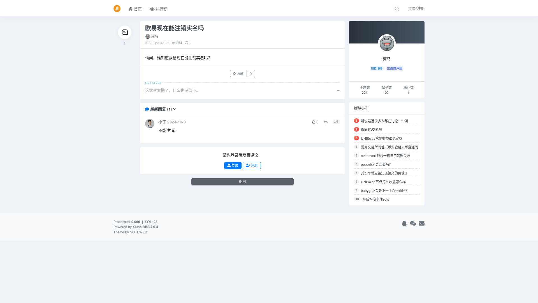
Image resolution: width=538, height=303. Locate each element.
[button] (174, 109)
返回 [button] (242, 182)
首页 (137, 9)
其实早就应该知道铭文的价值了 (384, 173)
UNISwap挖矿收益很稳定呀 (381, 138)
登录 (234, 165)
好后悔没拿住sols (376, 199)
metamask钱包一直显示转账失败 (385, 155)
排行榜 (161, 9)
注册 (254, 165)
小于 (162, 122)
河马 (154, 36)
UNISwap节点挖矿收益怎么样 (383, 181)
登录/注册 (416, 8)
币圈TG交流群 (371, 129)
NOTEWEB (138, 231)
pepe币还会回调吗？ (376, 164)
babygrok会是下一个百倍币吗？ (385, 190)
